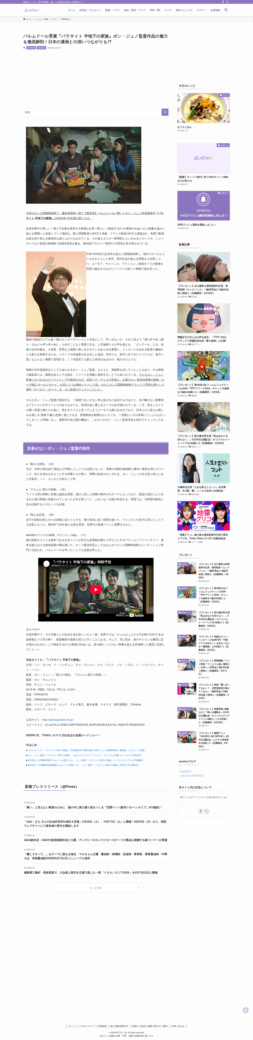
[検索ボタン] (226, 10)
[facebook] (223, 2)
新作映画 (31, 47)
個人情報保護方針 (119, 1026)
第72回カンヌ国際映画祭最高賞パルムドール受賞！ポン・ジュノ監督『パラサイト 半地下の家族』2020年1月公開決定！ (84, 764)
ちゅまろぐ (186, 771)
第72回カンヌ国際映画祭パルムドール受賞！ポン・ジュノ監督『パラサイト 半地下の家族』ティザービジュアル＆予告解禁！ (86, 760)
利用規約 (102, 1026)
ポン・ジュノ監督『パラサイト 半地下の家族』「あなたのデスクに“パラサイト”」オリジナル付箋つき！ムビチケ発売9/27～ (85, 755)
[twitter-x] (227, 2)
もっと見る (96, 887)
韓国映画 (41, 47)
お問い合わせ (178, 1026)
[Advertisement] (95, 79)
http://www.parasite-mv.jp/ (58, 720)
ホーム (71, 1026)
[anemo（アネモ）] (36, 10)
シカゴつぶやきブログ (192, 775)
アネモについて (86, 1026)
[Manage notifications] (246, 1010)
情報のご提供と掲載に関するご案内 (150, 1026)
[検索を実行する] (165, 112)
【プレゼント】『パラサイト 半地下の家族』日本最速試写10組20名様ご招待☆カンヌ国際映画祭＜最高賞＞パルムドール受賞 (86, 750)
